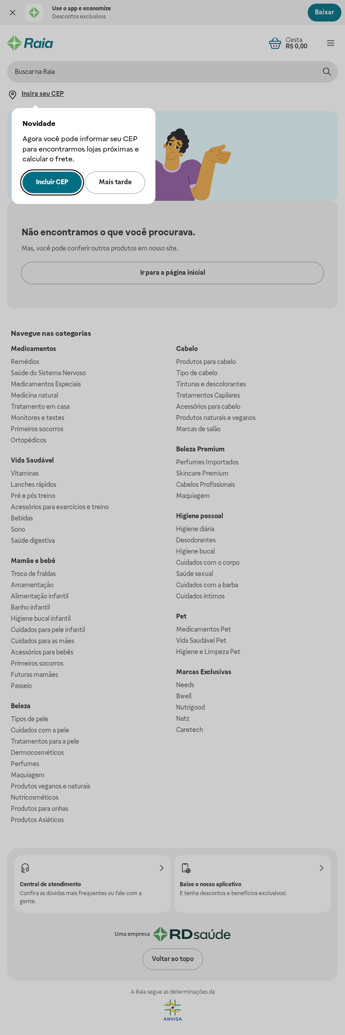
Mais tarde (115, 182)
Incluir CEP (52, 182)
